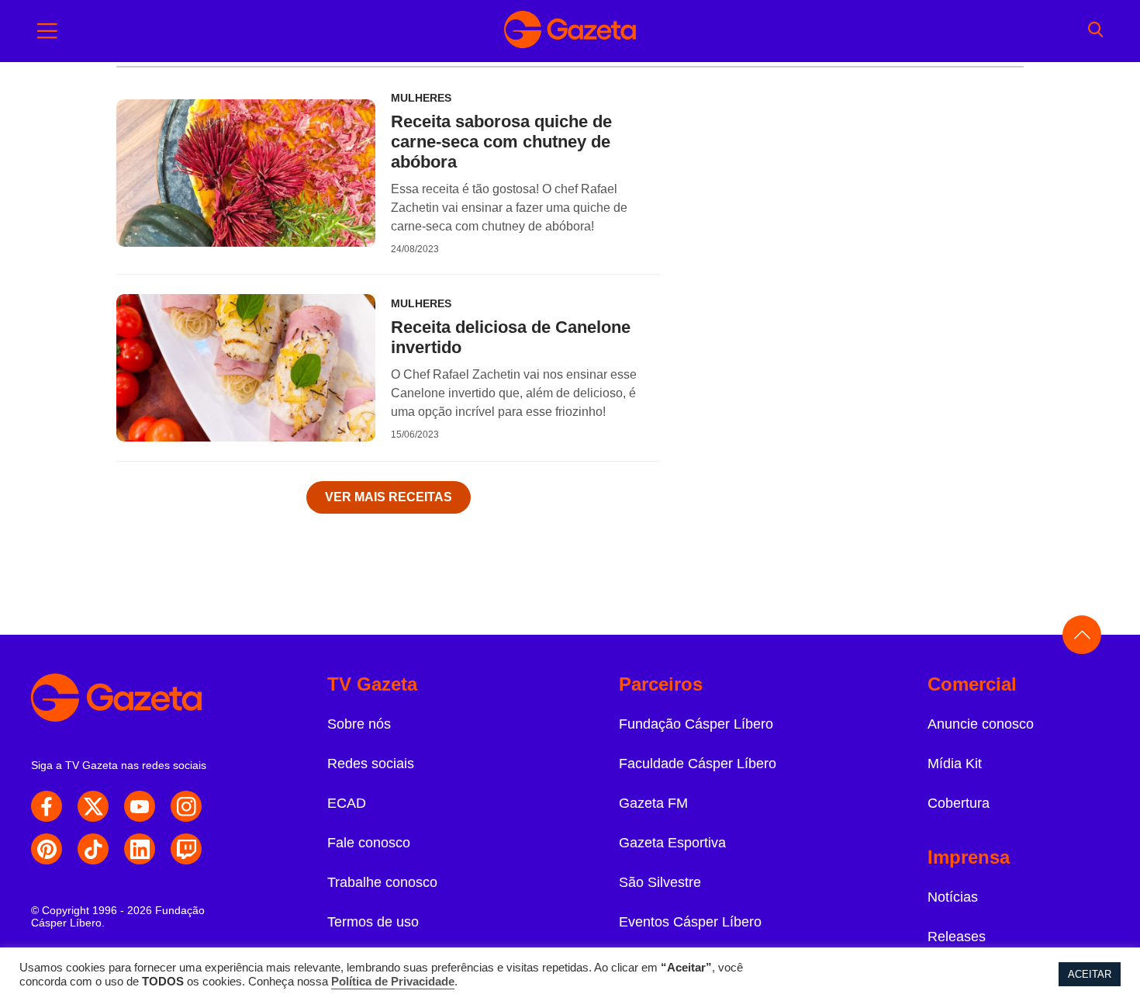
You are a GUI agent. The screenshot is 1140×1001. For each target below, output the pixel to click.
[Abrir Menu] (47, 31)
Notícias (953, 897)
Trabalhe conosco (382, 882)
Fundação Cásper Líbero (696, 724)
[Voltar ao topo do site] (1081, 634)
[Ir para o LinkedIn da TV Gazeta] (139, 848)
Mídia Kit (955, 763)
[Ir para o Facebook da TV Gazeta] (46, 806)
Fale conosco (368, 842)
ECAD (346, 803)
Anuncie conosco (981, 724)
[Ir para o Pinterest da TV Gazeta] (46, 848)
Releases (957, 936)
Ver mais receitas (388, 497)
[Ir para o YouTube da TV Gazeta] (139, 806)
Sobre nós (359, 724)
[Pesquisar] (1095, 31)
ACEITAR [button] (1089, 974)
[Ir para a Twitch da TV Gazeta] (186, 848)
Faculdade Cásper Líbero (697, 763)
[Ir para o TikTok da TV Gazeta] (93, 848)
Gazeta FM (653, 803)
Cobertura (959, 803)
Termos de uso (373, 922)
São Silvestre (660, 882)
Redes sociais (370, 763)
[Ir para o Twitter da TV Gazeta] (93, 806)
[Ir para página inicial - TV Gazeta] (570, 31)
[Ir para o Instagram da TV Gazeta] (186, 806)
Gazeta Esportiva (672, 842)
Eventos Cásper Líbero (690, 922)
